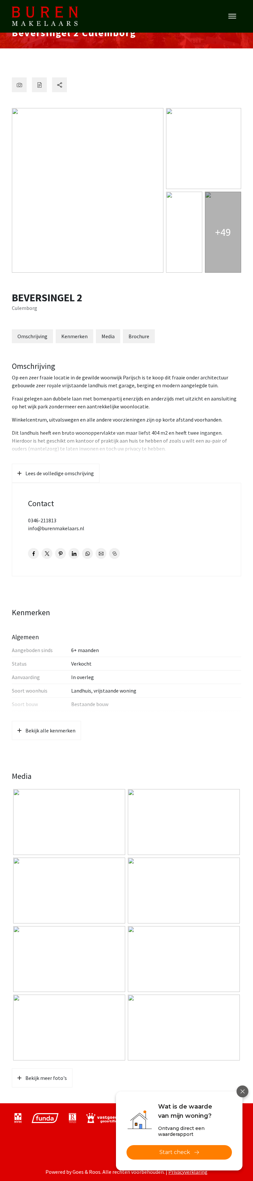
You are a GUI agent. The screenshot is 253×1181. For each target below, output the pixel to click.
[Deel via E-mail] (101, 553)
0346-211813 (42, 520)
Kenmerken (74, 336)
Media (108, 336)
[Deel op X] (47, 553)
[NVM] (17, 1118)
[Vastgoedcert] (106, 1118)
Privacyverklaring (188, 1171)
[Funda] (45, 1118)
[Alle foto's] (19, 84)
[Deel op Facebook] (33, 553)
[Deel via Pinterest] (60, 553)
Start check (174, 1152)
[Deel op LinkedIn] (74, 553)
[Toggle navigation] (232, 16)
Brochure (138, 336)
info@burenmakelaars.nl (56, 528)
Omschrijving (32, 336)
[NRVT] (72, 1118)
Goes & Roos (86, 1171)
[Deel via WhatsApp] (87, 553)
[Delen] (59, 84)
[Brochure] (39, 84)
